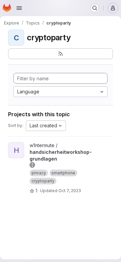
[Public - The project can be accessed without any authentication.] (32, 165)
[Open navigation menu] (19, 8)
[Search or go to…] (95, 8)
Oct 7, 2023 (69, 190)
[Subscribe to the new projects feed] (60, 53)
